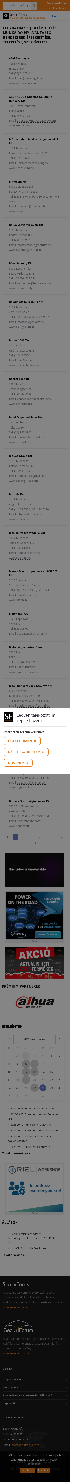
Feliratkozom (20, 741)
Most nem (16, 763)
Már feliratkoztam (24, 752)
